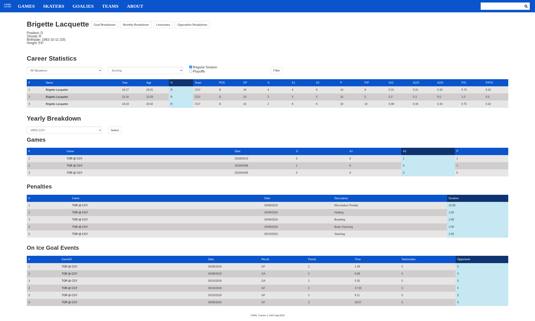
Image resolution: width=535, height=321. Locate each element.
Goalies (83, 6)
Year (124, 82)
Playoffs (199, 71)
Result (265, 259)
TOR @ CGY (75, 158)
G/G (391, 82)
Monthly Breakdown (136, 24)
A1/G (416, 82)
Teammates (408, 259)
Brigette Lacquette (57, 89)
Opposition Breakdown (192, 24)
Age (148, 82)
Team (198, 82)
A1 (293, 82)
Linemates (163, 24)
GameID (67, 259)
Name (49, 82)
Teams (110, 6)
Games (26, 6)
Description (341, 198)
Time (358, 259)
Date (237, 151)
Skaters (53, 6)
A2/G (440, 82)
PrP (366, 82)
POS (222, 82)
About (135, 6)
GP (245, 82)
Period (312, 259)
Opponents (463, 259)
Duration (454, 198)
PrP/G (489, 82)
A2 (317, 82)
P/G (463, 82)
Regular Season (205, 67)
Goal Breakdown (105, 24)
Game (70, 151)
